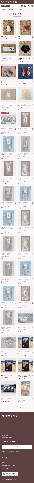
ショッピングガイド (7, 468)
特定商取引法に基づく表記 (8, 465)
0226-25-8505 (10, 442)
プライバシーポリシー (7, 462)
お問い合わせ (17, 447)
